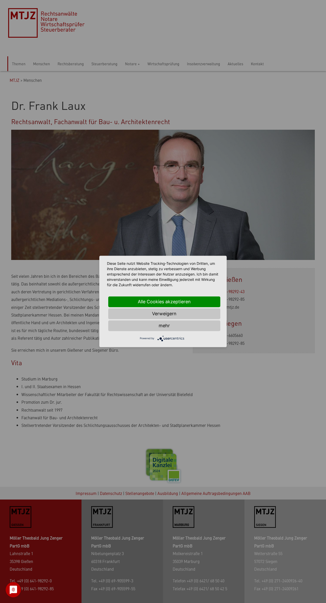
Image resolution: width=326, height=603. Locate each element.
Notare (131, 63)
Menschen (41, 63)
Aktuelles (235, 63)
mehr (164, 325)
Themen (18, 63)
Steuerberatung (104, 63)
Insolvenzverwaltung (203, 63)
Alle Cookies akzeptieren (164, 301)
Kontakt (257, 63)
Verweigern (164, 313)
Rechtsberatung (71, 63)
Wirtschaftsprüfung (163, 63)
